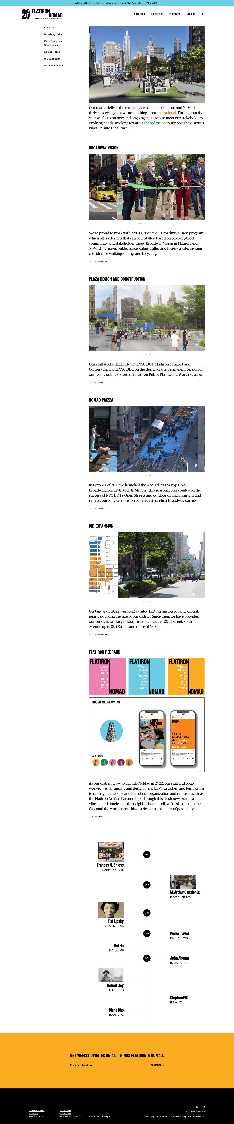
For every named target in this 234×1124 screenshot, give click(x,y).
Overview (49, 27)
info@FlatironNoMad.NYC (71, 1116)
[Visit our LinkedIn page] (204, 1107)
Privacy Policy (108, 1116)
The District (157, 14)
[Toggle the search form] (203, 14)
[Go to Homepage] (42, 14)
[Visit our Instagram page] (201, 1107)
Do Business (174, 14)
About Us (190, 14)
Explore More (96, 261)
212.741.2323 (65, 1110)
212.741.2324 (65, 1113)
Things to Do (138, 14)
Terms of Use (93, 1116)
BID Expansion (52, 58)
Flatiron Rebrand (53, 65)
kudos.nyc (200, 1111)
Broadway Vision (53, 34)
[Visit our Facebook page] (194, 1107)
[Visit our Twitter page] (197, 1107)
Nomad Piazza (52, 51)
